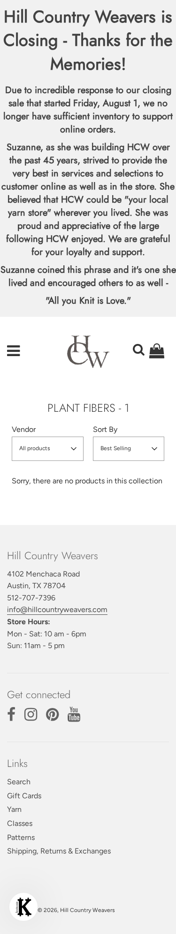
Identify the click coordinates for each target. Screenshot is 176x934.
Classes (19, 823)
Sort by (105, 429)
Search (19, 781)
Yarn (14, 809)
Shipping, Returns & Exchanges (59, 850)
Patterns (21, 837)
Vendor (24, 429)
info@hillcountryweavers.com (57, 609)
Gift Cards (24, 795)
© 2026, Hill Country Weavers (76, 910)
